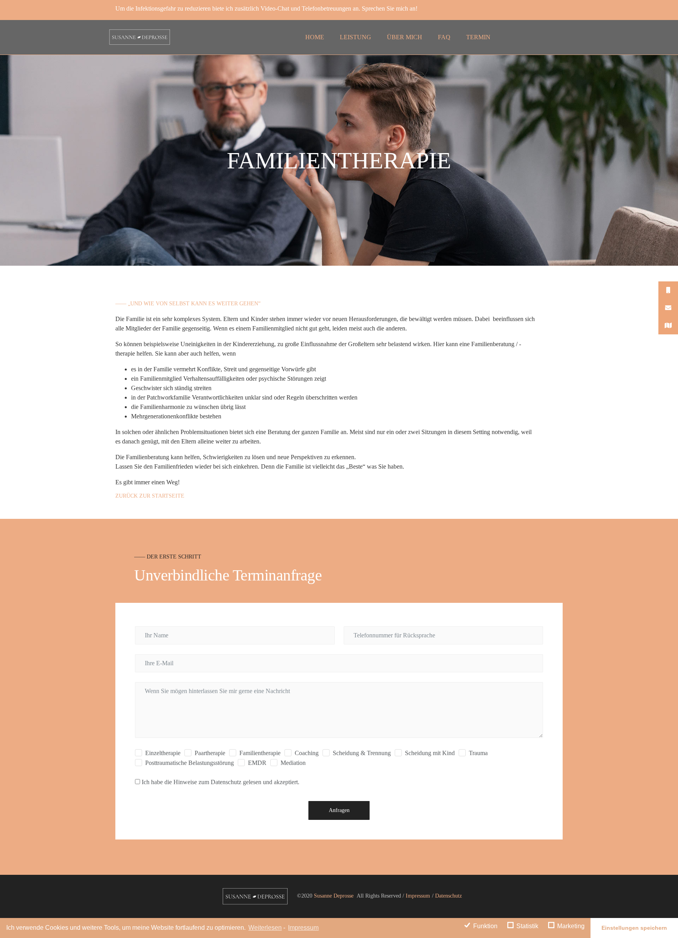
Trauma (478, 753)
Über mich (404, 37)
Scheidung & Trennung (362, 753)
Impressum (303, 927)
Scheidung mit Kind (430, 753)
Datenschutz (448, 896)
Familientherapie (260, 753)
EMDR (257, 762)
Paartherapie (210, 753)
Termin (478, 37)
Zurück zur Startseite (149, 496)
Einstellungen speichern (634, 928)
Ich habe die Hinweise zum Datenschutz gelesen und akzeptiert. (220, 782)
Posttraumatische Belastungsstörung (189, 762)
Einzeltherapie (162, 753)
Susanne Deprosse (333, 896)
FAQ (444, 37)
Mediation (293, 762)
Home (314, 37)
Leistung (355, 37)
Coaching (307, 753)
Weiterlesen (265, 927)
